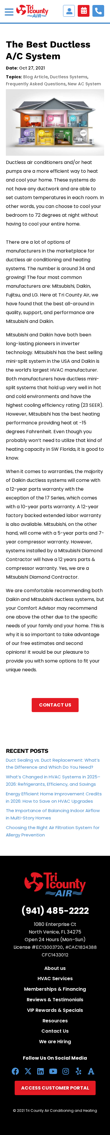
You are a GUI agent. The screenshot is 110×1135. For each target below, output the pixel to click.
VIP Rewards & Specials (55, 1010)
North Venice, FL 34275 (55, 932)
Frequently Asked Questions (36, 84)
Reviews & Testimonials (55, 999)
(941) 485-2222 (55, 910)
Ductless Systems (68, 77)
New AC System (84, 84)
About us (55, 968)
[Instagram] (66, 1071)
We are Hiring (55, 1041)
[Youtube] (53, 1071)
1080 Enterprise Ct (55, 924)
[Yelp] (78, 1071)
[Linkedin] (40, 1071)
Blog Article (35, 77)
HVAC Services (55, 978)
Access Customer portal (69, 11)
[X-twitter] (28, 1071)
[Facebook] (15, 1071)
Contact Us (55, 705)
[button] (10, 12)
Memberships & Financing (55, 989)
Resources (55, 1020)
